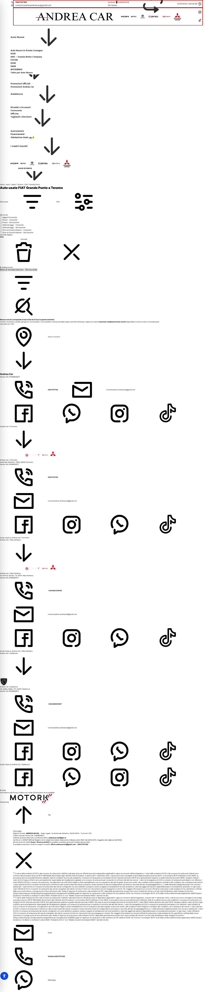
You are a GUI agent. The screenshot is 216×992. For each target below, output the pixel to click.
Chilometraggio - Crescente (13, 225)
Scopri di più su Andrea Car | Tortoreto (14, 538)
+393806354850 (55, 590)
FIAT (26, 184)
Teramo (20, 184)
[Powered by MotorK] (31, 802)
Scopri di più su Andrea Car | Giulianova (15, 764)
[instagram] (120, 413)
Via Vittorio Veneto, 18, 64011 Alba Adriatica (16, 575)
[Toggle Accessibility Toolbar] (4, 976)
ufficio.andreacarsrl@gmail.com (63, 844)
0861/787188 (82, 844)
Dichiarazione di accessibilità (44, 792)
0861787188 (53, 390)
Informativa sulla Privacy (9, 792)
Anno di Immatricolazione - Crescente (17, 230)
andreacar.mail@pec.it (57, 838)
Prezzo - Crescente (10, 220)
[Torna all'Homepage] (76, 16)
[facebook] (24, 413)
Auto (8, 184)
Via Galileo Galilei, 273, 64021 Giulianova (15, 689)
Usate (13, 184)
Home (2, 184)
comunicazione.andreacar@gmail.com (120, 390)
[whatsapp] (72, 413)
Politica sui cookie (26, 792)
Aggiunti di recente (10, 217)
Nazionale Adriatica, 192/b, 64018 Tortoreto (16, 462)
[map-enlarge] (23, 360)
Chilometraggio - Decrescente (14, 227)
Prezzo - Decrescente (11, 222)
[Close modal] (23, 860)
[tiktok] (167, 413)
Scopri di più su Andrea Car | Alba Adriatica (16, 651)
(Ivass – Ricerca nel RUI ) (40, 842)
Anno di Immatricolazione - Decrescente (18, 232)
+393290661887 (55, 704)
